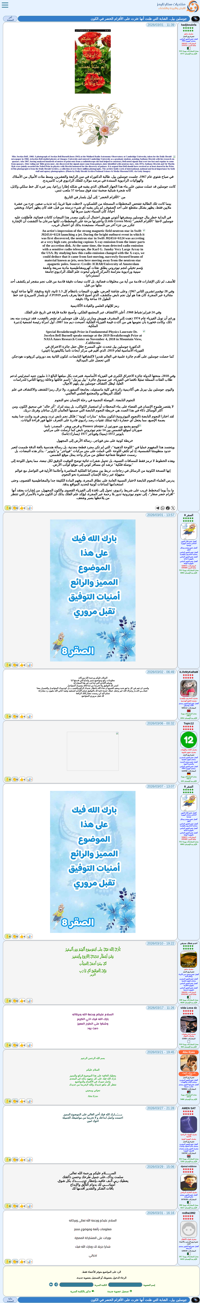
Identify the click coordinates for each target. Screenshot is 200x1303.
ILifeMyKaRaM (188, 671)
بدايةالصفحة (10, 1299)
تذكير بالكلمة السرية (82, 1291)
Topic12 (189, 723)
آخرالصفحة (10, 18)
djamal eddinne (189, 1166)
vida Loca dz (189, 1007)
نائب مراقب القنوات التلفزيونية (189, 1074)
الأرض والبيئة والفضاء (172, 8)
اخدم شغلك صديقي (188, 943)
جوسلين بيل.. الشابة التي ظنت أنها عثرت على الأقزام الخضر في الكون (139, 18)
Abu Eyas (189, 1052)
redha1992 (188, 1212)
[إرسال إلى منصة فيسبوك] (167, 508)
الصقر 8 (188, 515)
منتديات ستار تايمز (171, 4)
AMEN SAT (189, 1108)
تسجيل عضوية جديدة (119, 1291)
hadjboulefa (188, 24)
